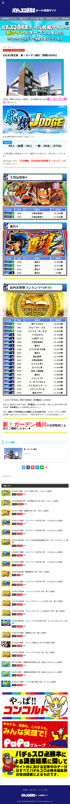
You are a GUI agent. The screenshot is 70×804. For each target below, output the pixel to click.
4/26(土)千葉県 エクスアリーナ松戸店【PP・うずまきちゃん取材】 (37, 521)
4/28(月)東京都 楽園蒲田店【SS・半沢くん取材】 (31, 572)
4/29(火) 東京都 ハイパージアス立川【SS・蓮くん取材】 (34, 591)
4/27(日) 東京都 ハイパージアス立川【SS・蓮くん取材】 (34, 652)
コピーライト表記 (42, 790)
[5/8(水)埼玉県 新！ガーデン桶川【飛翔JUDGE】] (37, 467)
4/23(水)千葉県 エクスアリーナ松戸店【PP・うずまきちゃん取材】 (37, 562)
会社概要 (25, 790)
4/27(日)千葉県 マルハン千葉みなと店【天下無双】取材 (33, 643)
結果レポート (24, 18)
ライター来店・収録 (37, 18)
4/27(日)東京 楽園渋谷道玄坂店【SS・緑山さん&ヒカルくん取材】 (37, 662)
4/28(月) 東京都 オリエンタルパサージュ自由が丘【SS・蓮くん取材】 (38, 611)
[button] (35, 31)
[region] (35, 31)
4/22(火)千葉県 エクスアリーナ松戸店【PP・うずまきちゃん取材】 (37, 582)
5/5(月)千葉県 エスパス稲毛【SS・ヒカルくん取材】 (32, 491)
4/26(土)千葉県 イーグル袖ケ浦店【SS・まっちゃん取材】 (34, 682)
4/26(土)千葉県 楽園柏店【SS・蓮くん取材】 (29, 633)
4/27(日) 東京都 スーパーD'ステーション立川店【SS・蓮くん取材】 (38, 601)
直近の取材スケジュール (9, 18)
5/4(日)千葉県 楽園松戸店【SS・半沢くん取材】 (30, 511)
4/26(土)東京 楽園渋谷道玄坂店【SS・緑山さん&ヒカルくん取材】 (37, 672)
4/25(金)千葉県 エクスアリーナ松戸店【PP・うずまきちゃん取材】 (37, 530)
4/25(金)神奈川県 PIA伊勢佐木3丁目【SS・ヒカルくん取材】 (35, 501)
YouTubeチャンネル (52, 18)
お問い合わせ (65, 18)
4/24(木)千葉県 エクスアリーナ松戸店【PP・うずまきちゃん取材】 (37, 552)
